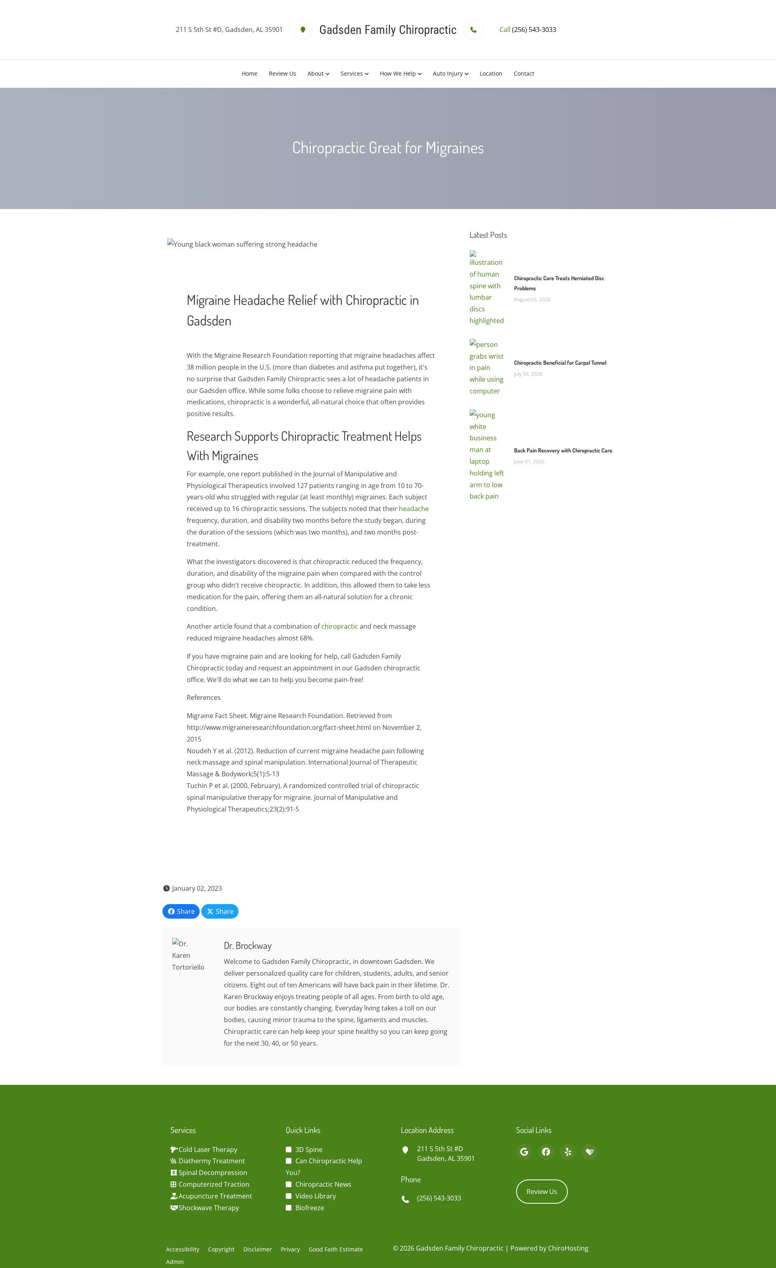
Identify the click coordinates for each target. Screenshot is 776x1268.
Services (352, 73)
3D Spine (309, 1149)
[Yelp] (568, 1152)
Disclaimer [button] (257, 1249)
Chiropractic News (323, 1184)
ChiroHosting (568, 1248)
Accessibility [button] (182, 1249)
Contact (524, 73)
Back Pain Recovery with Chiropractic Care (563, 450)
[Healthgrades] (590, 1152)
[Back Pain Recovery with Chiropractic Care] (488, 454)
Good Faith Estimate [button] (336, 1249)
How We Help (398, 73)
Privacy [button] (290, 1249)
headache (414, 508)
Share (185, 911)
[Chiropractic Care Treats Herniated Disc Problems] (488, 287)
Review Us (282, 73)
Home (249, 73)
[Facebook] (546, 1152)
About (316, 73)
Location (491, 73)
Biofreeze (309, 1207)
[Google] (524, 1152)
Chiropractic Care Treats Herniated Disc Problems (559, 283)
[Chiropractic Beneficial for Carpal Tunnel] (488, 367)
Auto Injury (448, 73)
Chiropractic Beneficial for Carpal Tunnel (560, 362)
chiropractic (339, 626)
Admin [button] (175, 1262)
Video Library (315, 1196)
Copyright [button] (221, 1249)
